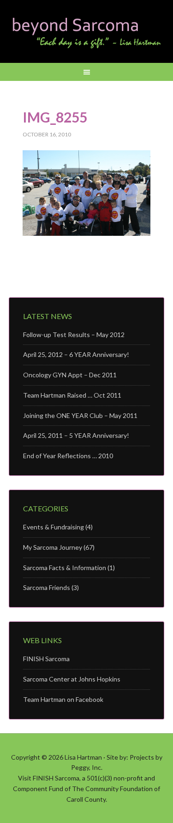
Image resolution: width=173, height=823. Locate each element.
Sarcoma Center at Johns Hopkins (71, 679)
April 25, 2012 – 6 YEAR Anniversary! (76, 354)
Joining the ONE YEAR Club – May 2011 (80, 415)
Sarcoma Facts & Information (64, 567)
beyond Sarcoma (87, 32)
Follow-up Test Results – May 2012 (74, 334)
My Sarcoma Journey (52, 547)
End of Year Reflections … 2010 (68, 456)
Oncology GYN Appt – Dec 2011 (70, 375)
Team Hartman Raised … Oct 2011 (72, 395)
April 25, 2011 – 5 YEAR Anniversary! (76, 435)
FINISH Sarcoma (46, 659)
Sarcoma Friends (46, 587)
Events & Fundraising (53, 527)
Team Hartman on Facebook (63, 699)
